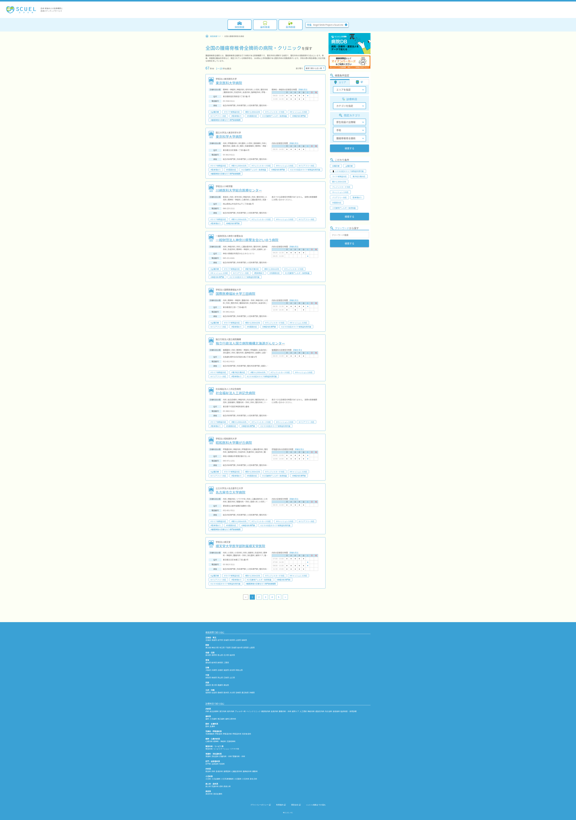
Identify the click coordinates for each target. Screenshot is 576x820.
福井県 (232, 655)
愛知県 (208, 663)
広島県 (226, 678)
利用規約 (279, 805)
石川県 (226, 655)
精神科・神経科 (219, 741)
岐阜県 (214, 663)
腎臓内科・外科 (238, 756)
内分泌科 (328, 711)
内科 (207, 711)
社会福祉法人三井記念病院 (235, 392)
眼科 (207, 726)
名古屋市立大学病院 (230, 492)
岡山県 (220, 678)
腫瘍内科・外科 (285, 711)
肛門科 (208, 764)
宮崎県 (238, 693)
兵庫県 (214, 670)
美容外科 (209, 794)
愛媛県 (220, 685)
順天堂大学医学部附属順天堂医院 (240, 545)
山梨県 (252, 648)
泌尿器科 (215, 764)
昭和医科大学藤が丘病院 (234, 442)
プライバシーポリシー (259, 805)
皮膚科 (212, 726)
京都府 (220, 670)
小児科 (208, 779)
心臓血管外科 (236, 771)
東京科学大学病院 (229, 136)
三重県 (226, 663)
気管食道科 (246, 734)
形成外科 (219, 771)
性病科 (222, 764)
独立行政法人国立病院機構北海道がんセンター (250, 343)
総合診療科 (214, 711)
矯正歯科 (221, 719)
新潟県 (208, 655)
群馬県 (246, 648)
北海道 (208, 640)
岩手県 (220, 640)
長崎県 (220, 693)
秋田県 (232, 640)
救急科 (208, 771)
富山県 (220, 655)
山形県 (238, 640)
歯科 (207, 719)
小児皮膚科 (216, 779)
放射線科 (336, 711)
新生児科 (253, 779)
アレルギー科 (240, 711)
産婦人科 (227, 786)
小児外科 (245, 779)
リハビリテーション (221, 749)
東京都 (208, 648)
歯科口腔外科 (230, 719)
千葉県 (228, 648)
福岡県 (208, 693)
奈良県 (232, 670)
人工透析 (303, 711)
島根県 (214, 678)
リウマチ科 (234, 749)
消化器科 (215, 756)
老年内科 (230, 711)
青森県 (214, 640)
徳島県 (208, 685)
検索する (349, 148)
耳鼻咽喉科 (210, 734)
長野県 (214, 655)
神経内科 (311, 711)
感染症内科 (319, 711)
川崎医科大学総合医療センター (239, 190)
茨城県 (234, 648)
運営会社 (294, 805)
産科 (221, 786)
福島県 (244, 640)
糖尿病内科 (265, 711)
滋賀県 (226, 670)
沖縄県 (252, 693)
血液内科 (274, 711)
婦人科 (208, 786)
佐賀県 (214, 693)
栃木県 (240, 648)
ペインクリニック (253, 711)
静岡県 (220, 663)
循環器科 (227, 771)
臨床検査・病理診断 (348, 711)
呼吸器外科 (237, 734)
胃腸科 (208, 756)
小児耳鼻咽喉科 (227, 779)
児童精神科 (231, 741)
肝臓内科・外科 (225, 756)
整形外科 (209, 749)
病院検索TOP (215, 36)
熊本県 (226, 693)
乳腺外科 (215, 786)
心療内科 (209, 741)
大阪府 (208, 670)
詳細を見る (303, 89)
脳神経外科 (247, 771)
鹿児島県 (245, 693)
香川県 (214, 685)
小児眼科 (238, 779)
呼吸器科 (218, 734)
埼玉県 (222, 648)
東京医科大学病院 (229, 82)
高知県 (226, 685)
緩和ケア (295, 711)
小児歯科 (213, 719)
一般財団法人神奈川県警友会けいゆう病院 (247, 239)
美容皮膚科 (217, 794)
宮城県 (226, 640)
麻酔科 (255, 771)
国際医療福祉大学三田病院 (235, 293)
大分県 (232, 693)
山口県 (232, 678)
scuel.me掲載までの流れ (316, 805)
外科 (213, 771)
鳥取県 (208, 678)
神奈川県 (215, 648)
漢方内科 (222, 711)
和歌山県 (239, 670)
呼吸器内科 (227, 734)
